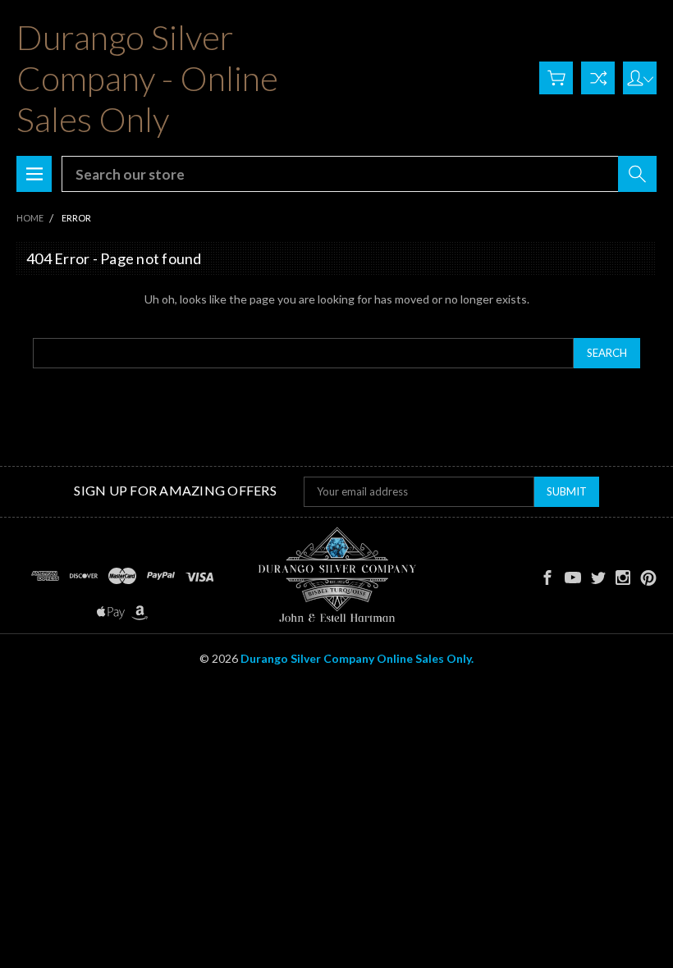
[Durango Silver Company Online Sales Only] (337, 575)
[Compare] (598, 78)
